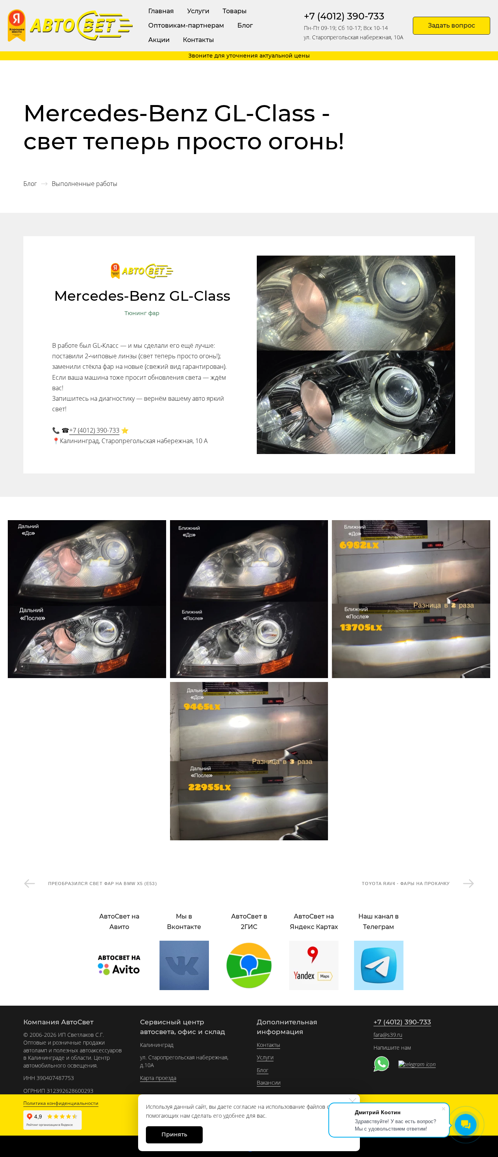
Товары (235, 11)
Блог (245, 25)
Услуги (198, 11)
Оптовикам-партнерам (186, 25)
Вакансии (269, 1082)
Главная (161, 11)
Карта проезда (158, 1078)
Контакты (198, 40)
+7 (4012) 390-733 (344, 16)
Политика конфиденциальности (60, 1103)
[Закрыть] (352, 1101)
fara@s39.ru (388, 1034)
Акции (159, 40)
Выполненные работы (84, 183)
